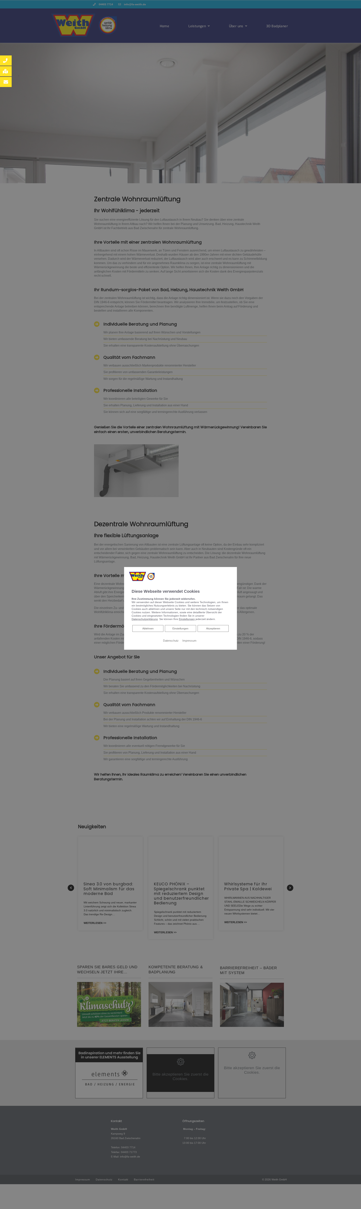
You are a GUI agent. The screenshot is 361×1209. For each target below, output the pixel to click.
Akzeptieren (213, 628)
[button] (6, 60)
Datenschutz (171, 640)
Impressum (189, 640)
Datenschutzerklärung (145, 619)
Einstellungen (180, 628)
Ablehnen (148, 628)
